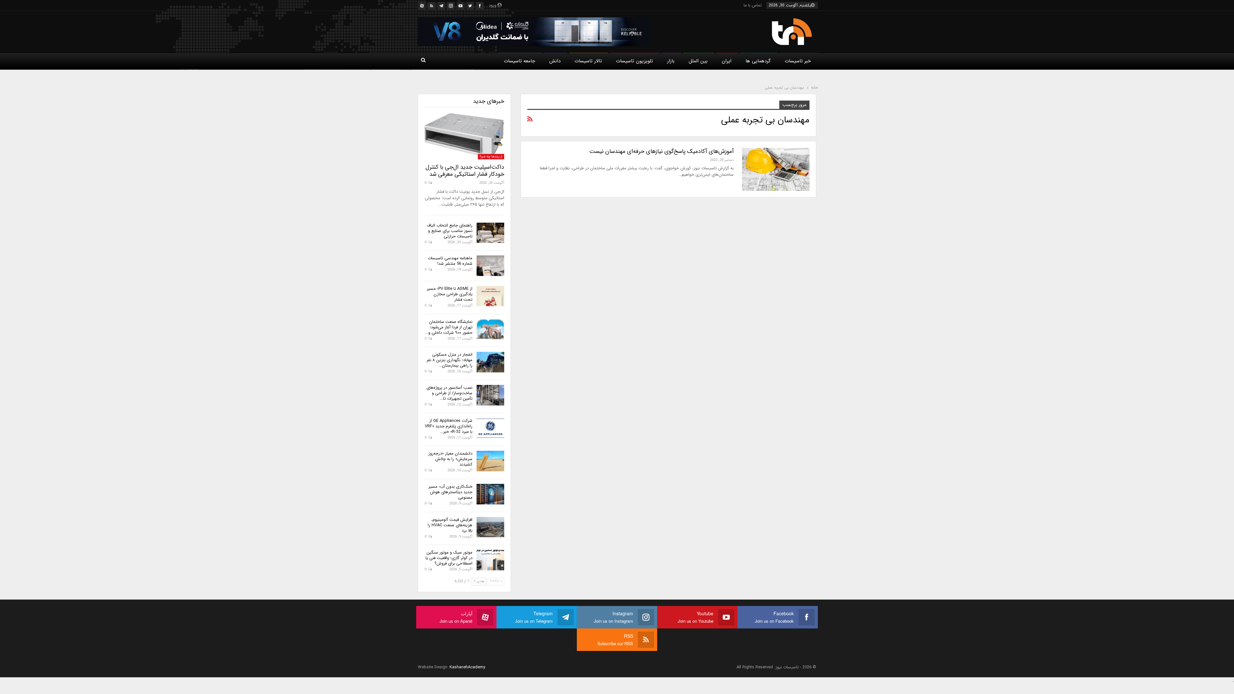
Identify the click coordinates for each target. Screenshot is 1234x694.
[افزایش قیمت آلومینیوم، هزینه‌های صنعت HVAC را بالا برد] (490, 527)
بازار (671, 61)
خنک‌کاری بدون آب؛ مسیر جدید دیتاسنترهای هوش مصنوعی (450, 492)
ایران (726, 61)
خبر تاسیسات (798, 61)
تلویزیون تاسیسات (634, 61)
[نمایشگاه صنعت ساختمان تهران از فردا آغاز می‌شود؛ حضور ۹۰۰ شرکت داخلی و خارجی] (490, 329)
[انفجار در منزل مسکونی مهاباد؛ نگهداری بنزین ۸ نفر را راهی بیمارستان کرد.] (490, 362)
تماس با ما (753, 5)
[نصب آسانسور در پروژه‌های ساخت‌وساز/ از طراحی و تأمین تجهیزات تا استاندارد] (490, 395)
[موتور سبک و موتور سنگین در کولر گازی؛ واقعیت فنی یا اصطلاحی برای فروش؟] (490, 560)
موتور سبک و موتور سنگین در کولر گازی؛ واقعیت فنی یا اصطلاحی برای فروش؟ (448, 558)
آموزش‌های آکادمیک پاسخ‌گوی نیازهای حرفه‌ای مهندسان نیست (661, 151)
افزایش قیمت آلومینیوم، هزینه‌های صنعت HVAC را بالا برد (450, 525)
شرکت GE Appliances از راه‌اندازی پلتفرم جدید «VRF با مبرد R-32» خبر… (448, 426)
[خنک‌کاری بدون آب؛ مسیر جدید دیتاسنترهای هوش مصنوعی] (490, 494)
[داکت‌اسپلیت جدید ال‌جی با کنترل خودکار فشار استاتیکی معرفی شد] (464, 136)
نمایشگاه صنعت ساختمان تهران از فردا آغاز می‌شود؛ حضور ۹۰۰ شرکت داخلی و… (448, 327)
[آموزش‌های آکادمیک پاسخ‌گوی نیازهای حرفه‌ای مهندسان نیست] (775, 169)
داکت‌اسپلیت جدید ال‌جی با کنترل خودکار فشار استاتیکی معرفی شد (464, 171)
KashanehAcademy (467, 667)
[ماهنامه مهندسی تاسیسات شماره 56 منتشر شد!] (490, 265)
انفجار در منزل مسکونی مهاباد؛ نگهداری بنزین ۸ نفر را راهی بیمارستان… (449, 360)
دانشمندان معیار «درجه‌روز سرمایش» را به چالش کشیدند (450, 459)
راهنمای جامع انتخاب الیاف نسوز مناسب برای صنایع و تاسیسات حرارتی (449, 231)
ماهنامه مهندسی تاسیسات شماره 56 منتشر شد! (450, 261)
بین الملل (698, 61)
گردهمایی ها (758, 61)
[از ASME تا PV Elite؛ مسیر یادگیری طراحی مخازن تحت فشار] (490, 296)
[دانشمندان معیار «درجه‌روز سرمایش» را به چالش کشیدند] (490, 461)
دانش (554, 61)
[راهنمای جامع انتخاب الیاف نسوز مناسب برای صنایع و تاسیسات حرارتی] (490, 233)
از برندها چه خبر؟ (491, 156)
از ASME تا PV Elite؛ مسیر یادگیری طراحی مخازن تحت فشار (449, 294)
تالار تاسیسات (588, 61)
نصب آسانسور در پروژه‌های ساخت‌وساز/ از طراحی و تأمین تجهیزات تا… (449, 393)
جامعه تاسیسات (519, 61)
